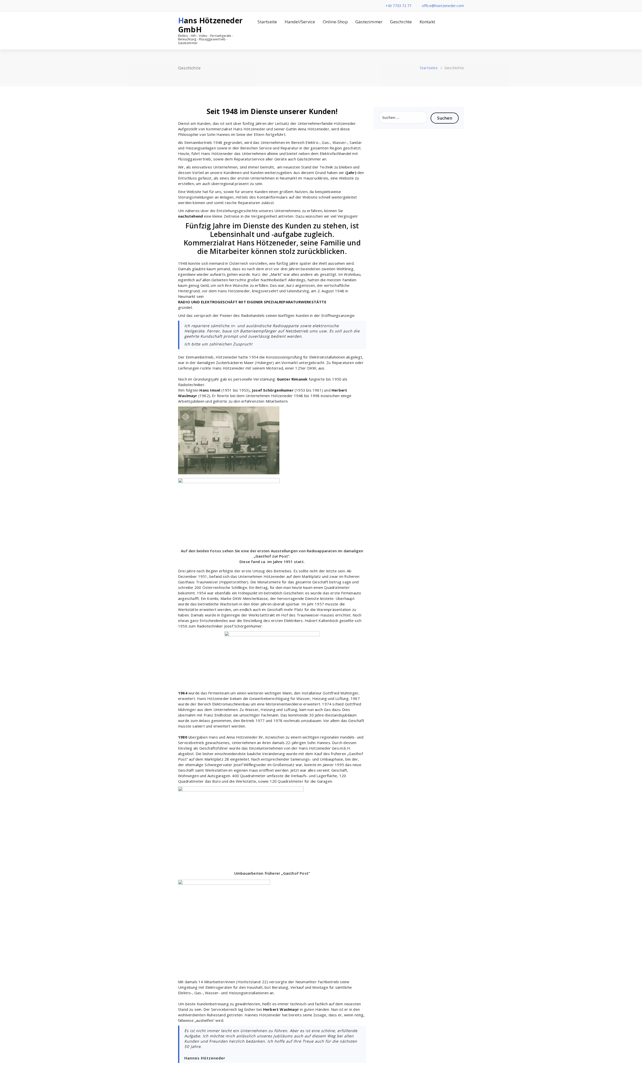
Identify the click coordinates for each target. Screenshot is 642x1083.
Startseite (267, 22)
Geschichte (401, 22)
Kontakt (427, 22)
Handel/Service (300, 22)
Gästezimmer (368, 22)
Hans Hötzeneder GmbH (210, 25)
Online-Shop (335, 22)
